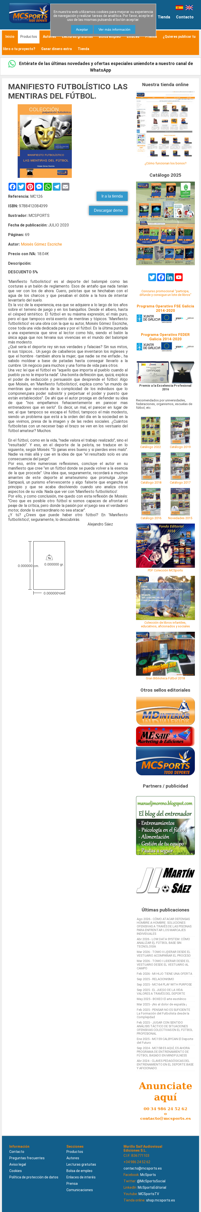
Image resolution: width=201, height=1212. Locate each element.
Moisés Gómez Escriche (41, 244)
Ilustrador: (18, 215)
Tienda (164, 17)
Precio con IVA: (22, 253)
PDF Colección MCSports (165, 570)
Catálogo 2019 (180, 447)
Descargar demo (108, 210)
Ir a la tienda (112, 196)
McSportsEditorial (152, 1187)
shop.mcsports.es (160, 1200)
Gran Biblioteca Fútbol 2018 (165, 678)
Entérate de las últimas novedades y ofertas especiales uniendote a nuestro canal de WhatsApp (105, 67)
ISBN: (13, 206)
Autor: (14, 244)
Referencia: (18, 196)
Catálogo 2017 (180, 482)
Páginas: (16, 234)
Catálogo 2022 (150, 447)
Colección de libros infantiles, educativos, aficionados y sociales (165, 624)
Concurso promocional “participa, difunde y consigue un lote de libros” (165, 293)
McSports (148, 1175)
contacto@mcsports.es (143, 1168)
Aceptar (82, 29)
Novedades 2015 (180, 518)
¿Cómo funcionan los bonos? (165, 163)
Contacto (185, 17)
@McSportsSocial (151, 1181)
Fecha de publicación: (27, 225)
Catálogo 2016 (151, 518)
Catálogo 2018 (151, 482)
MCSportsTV (148, 1194)
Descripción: (19, 263)
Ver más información (114, 29)
